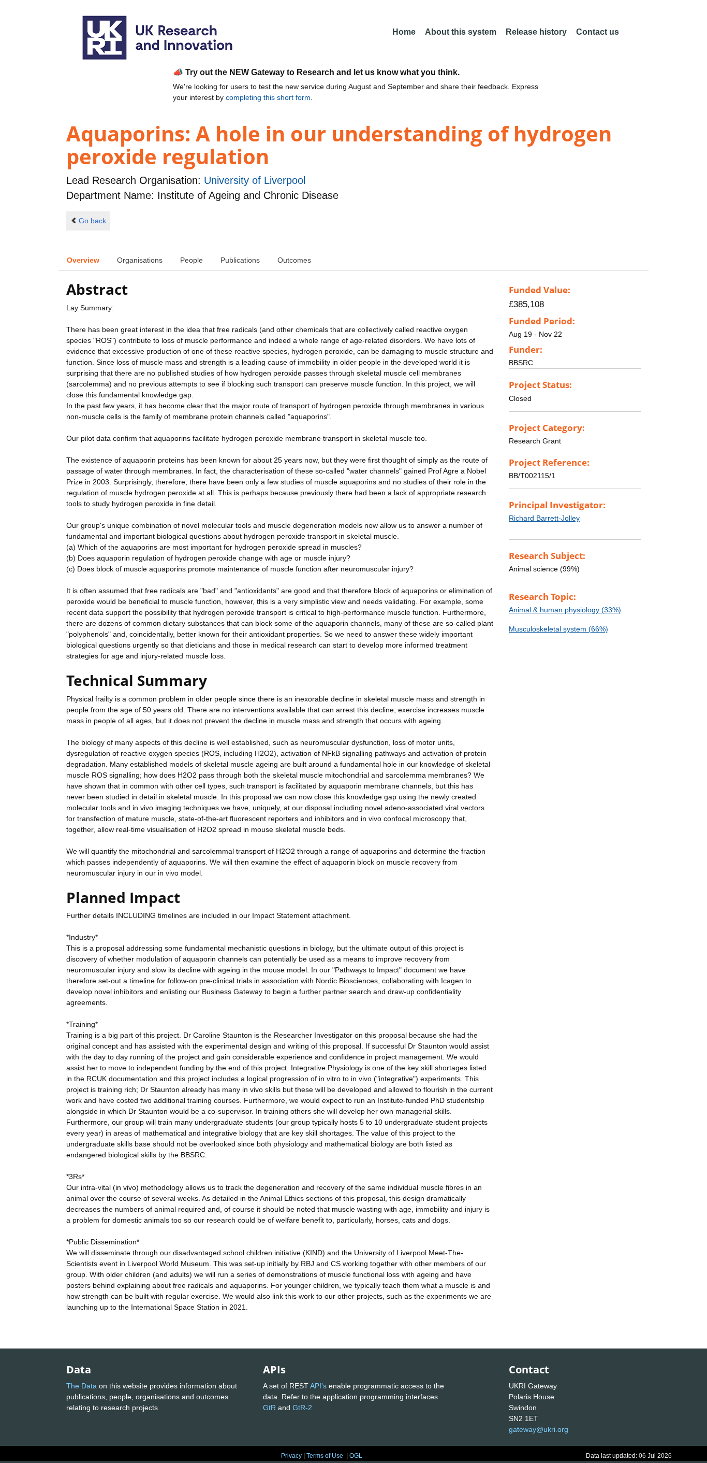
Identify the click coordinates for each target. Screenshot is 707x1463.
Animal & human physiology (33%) (565, 610)
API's (318, 1386)
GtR (269, 1407)
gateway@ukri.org (538, 1429)
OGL (355, 1455)
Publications (240, 260)
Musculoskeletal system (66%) (558, 629)
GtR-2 (302, 1407)
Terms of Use (324, 1455)
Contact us (597, 31)
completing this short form (268, 97)
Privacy (291, 1455)
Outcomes (294, 260)
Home (404, 31)
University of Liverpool (254, 180)
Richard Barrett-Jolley (544, 518)
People (191, 260)
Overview (83, 260)
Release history (536, 31)
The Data (81, 1386)
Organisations (140, 260)
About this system (460, 31)
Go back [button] (92, 221)
